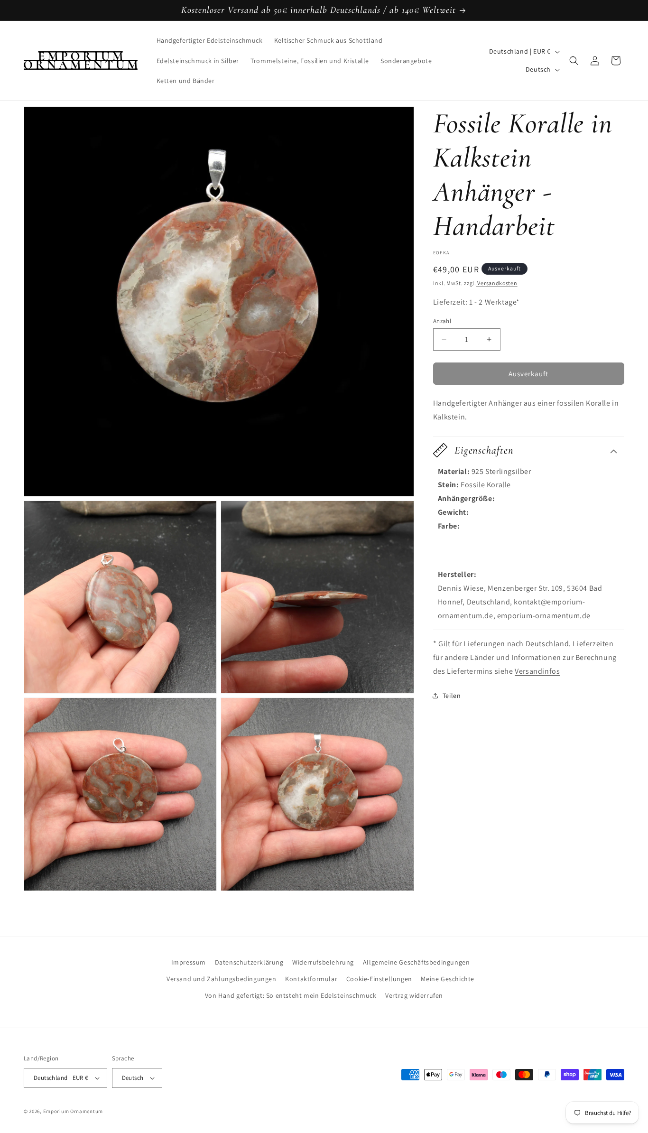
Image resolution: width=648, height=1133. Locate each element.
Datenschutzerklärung (249, 962)
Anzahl (442, 320)
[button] (574, 60)
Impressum (188, 962)
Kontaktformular (311, 979)
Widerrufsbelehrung (323, 962)
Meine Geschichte (447, 979)
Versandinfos (537, 671)
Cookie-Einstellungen (379, 979)
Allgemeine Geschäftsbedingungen (416, 962)
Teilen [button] (452, 695)
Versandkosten (497, 283)
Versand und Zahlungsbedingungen (222, 979)
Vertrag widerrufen (414, 995)
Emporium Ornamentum (73, 1111)
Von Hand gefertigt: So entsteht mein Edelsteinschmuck (291, 995)
